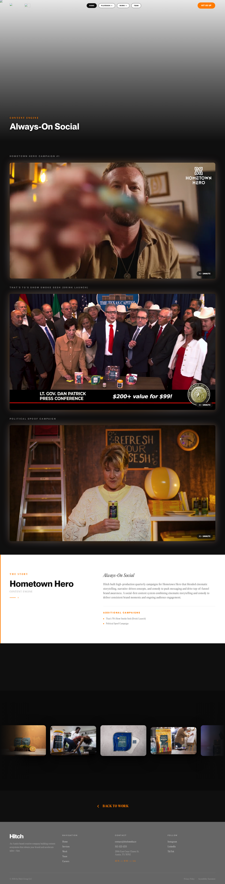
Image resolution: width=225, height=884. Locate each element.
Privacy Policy (189, 879)
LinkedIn (172, 846)
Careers (65, 861)
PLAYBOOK (105, 5)
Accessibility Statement (206, 879)
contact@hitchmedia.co (125, 842)
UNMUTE (206, 274)
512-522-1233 (121, 846)
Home (65, 842)
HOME (91, 5)
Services (65, 846)
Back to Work (116, 806)
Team (64, 856)
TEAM (136, 5)
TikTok (171, 851)
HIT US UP (206, 5)
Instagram (172, 842)
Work (64, 851)
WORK (122, 5)
